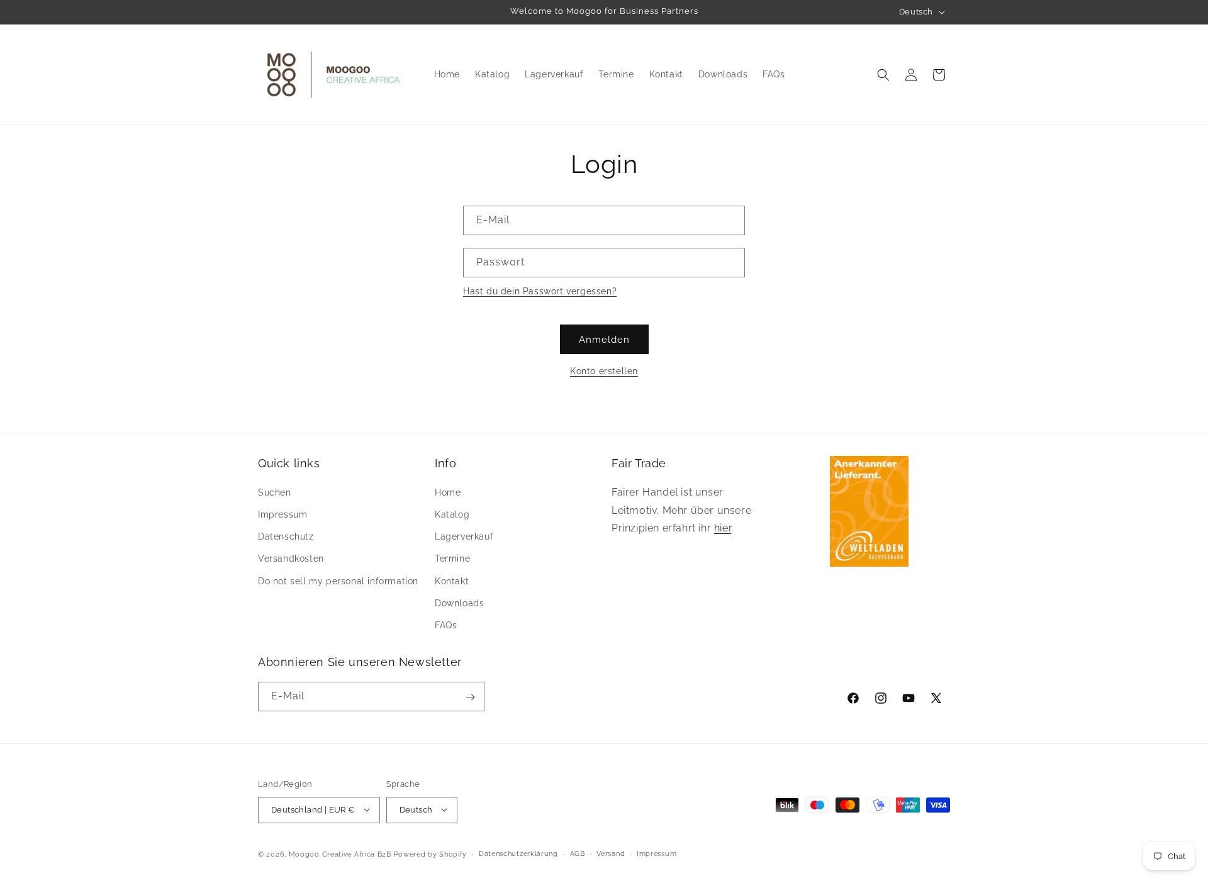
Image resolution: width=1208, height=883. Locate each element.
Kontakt (452, 580)
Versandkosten (291, 558)
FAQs (446, 624)
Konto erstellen (604, 371)
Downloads (459, 602)
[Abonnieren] (470, 697)
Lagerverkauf (464, 536)
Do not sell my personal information (338, 580)
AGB (577, 853)
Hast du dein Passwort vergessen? (540, 291)
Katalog (452, 514)
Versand (610, 853)
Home (448, 492)
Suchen (274, 492)
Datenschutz (286, 536)
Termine (452, 558)
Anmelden (604, 339)
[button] (883, 75)
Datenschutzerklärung (518, 853)
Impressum (282, 514)
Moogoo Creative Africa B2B (340, 854)
